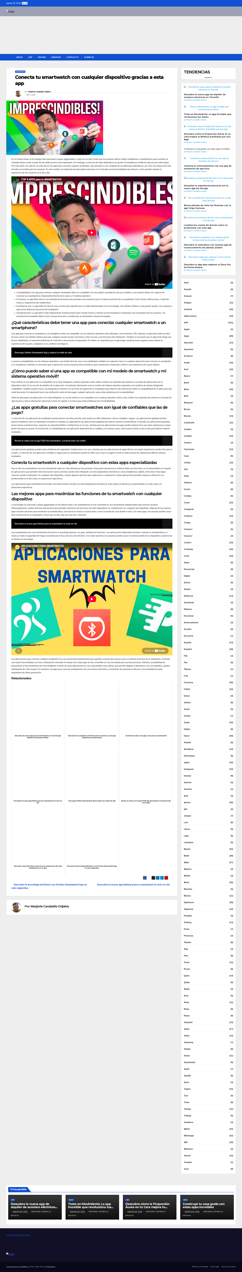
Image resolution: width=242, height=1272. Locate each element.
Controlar (188, 549)
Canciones (189, 449)
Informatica (189, 756)
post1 (16, 1235)
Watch (187, 1129)
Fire (186, 662)
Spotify (187, 1076)
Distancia (188, 596)
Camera (187, 443)
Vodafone (188, 1122)
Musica (187, 896)
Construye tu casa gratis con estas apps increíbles (207, 149)
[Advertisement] (121, 35)
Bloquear (188, 403)
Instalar (187, 776)
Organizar (188, 909)
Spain (187, 1069)
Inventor (188, 789)
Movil (186, 882)
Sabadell (188, 1022)
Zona (186, 1169)
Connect (188, 529)
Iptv (186, 809)
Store (186, 1082)
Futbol (187, 689)
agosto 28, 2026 (20, 1212)
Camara (187, 429)
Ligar (186, 836)
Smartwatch (20, 71)
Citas (186, 476)
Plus (186, 956)
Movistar (188, 889)
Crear (186, 556)
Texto (186, 1102)
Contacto (72, 57)
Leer (186, 822)
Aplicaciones (190, 316)
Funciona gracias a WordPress (17, 1267)
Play (186, 949)
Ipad (186, 796)
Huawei (187, 742)
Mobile (187, 876)
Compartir (189, 509)
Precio (187, 969)
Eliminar (188, 609)
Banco (187, 376)
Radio (187, 989)
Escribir (188, 629)
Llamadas (188, 842)
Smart (187, 1056)
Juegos (187, 816)
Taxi (186, 1096)
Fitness (187, 669)
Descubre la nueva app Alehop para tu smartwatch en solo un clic (133, 884)
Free (186, 676)
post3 (27, 1235)
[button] (234, 57)
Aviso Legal (214, 1267)
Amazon (188, 296)
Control (187, 543)
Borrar (187, 409)
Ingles (187, 762)
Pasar (187, 929)
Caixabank (189, 423)
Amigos (187, 303)
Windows (188, 1149)
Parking (187, 922)
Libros (187, 829)
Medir (186, 856)
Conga (187, 523)
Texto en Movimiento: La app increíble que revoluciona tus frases (89, 1207)
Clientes (188, 483)
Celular (187, 463)
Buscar (187, 416)
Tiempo (187, 1109)
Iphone (42, 57)
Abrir (186, 283)
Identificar (189, 749)
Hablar (187, 729)
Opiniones (189, 902)
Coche (187, 489)
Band (186, 383)
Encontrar (189, 616)
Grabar (187, 716)
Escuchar (188, 636)
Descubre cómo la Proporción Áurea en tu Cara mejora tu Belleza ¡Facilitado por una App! (207, 137)
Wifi (186, 1142)
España (187, 642)
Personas (188, 936)
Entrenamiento (191, 622)
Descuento (189, 569)
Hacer (187, 736)
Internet (187, 782)
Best (186, 396)
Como (187, 503)
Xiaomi (187, 1156)
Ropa (186, 1009)
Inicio (20, 57)
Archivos (188, 356)
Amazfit (187, 289)
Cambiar (188, 436)
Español (188, 649)
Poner (187, 962)
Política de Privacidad (200, 1267)
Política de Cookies (228, 1267)
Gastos (187, 702)
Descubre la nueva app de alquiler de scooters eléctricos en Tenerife (33, 1207)
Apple (187, 329)
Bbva (186, 389)
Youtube (188, 1162)
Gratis (187, 722)
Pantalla (188, 916)
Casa (186, 456)
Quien (187, 976)
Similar (187, 1049)
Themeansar (50, 1267)
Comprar (188, 516)
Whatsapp (189, 1136)
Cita (186, 469)
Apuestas (188, 349)
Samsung (188, 1042)
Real (186, 996)
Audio (187, 363)
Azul (186, 369)
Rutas (187, 1016)
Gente (187, 709)
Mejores (188, 869)
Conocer (188, 536)
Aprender (188, 343)
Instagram (189, 769)
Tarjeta (187, 1089)
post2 (21, 1235)
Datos (187, 563)
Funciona (188, 682)
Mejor (186, 862)
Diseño (187, 589)
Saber (187, 1029)
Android (56, 57)
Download (189, 602)
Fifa (186, 656)
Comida (187, 496)
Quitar (187, 982)
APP (30, 57)
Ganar (187, 696)
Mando (187, 849)
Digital (187, 576)
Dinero (187, 582)
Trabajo (187, 1116)
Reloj (186, 1002)
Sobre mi (89, 57)
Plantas (187, 942)
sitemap (9, 1235)
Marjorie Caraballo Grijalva (39, 92)
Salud (187, 1036)
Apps (186, 336)
